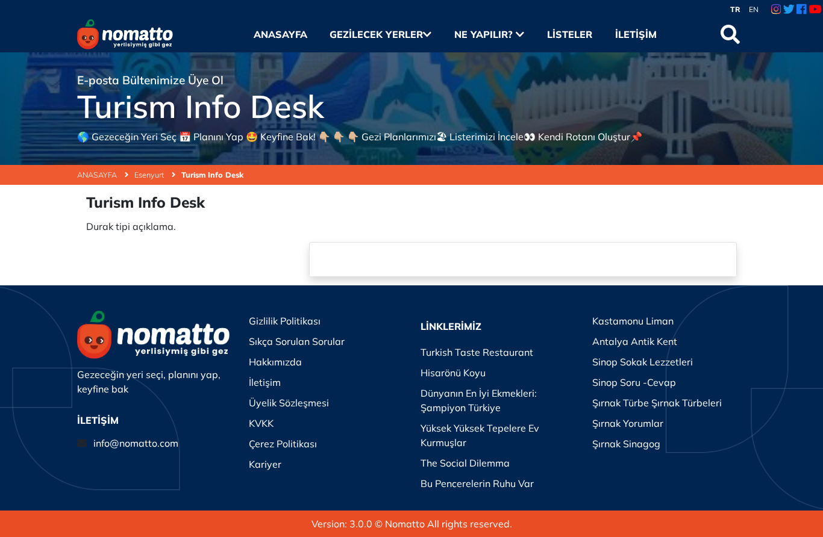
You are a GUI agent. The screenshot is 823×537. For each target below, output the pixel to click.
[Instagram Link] (776, 9)
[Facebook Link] (801, 9)
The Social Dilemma (465, 463)
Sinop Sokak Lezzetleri (642, 362)
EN (754, 9)
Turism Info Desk (212, 174)
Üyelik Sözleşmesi (289, 403)
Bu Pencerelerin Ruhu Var (477, 483)
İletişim (635, 34)
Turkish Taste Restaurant (477, 352)
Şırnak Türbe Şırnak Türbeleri (657, 403)
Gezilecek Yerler (376, 34)
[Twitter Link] (789, 9)
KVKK (261, 423)
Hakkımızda (275, 362)
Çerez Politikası (283, 444)
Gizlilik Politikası (285, 321)
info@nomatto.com (135, 443)
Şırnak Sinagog (626, 444)
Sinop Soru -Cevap (634, 382)
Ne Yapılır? (485, 34)
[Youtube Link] (815, 9)
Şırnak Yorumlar (627, 423)
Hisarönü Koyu (453, 373)
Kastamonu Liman (633, 321)
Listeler (569, 34)
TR (735, 9)
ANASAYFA (98, 174)
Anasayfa (280, 34)
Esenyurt (150, 174)
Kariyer (265, 464)
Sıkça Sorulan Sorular (297, 341)
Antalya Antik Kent (634, 341)
